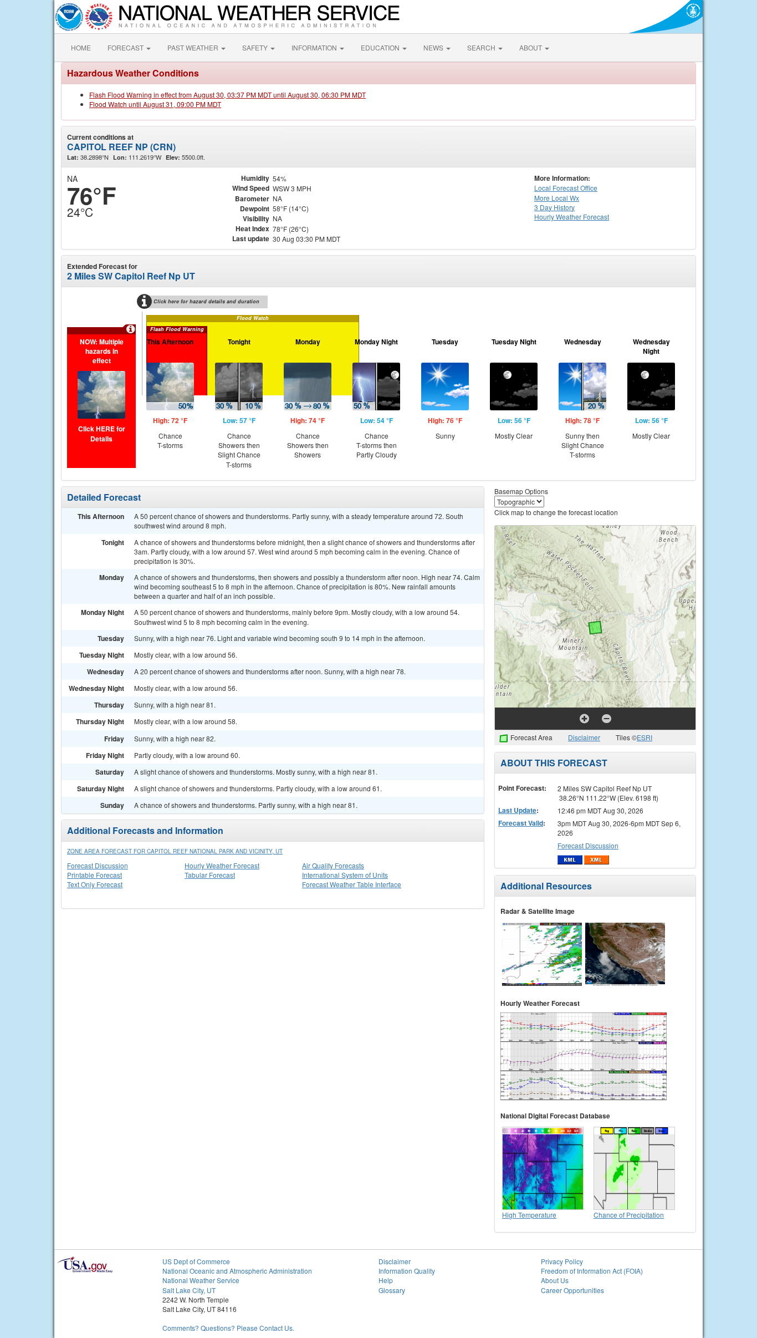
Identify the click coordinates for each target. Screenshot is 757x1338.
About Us (555, 1280)
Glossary (391, 1290)
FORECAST (126, 47)
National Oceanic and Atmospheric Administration (237, 1270)
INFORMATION (315, 47)
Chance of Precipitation (629, 1214)
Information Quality (406, 1270)
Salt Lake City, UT (189, 1290)
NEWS (434, 47)
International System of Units (345, 874)
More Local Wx (556, 197)
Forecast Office (565, 187)
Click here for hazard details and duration (206, 301)
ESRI (644, 737)
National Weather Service (200, 1280)
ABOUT (531, 47)
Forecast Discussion (97, 865)
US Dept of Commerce (196, 1261)
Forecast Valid (520, 823)
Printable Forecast (94, 874)
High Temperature (529, 1214)
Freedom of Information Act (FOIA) (592, 1270)
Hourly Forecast (571, 216)
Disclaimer (584, 737)
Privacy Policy (562, 1261)
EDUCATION (381, 47)
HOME (81, 47)
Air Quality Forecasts (333, 865)
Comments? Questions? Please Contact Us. (228, 1327)
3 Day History (554, 207)
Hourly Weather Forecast (222, 865)
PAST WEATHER (193, 47)
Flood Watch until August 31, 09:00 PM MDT (155, 104)
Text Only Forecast (94, 884)
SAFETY (255, 47)
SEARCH (482, 47)
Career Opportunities (572, 1290)
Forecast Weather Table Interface (351, 884)
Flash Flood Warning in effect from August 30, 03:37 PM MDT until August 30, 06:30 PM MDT (227, 94)
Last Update (517, 810)
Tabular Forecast (210, 874)
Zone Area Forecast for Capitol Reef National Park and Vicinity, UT (175, 851)
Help (385, 1280)
